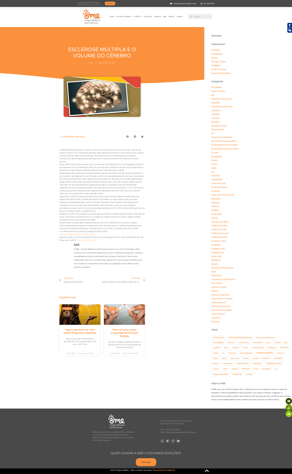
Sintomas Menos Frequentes (222, 298)
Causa (226, 347)
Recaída (214, 264)
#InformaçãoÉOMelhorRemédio (240, 337)
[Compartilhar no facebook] (127, 136)
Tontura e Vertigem (218, 314)
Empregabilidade (246, 353)
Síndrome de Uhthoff (219, 287)
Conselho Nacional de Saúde (222, 106)
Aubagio (277, 342)
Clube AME (215, 102)
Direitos (215, 353)
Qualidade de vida (273, 363)
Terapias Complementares (221, 73)
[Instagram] (173, 441)
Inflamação (266, 358)
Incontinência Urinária (219, 187)
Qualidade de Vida (218, 248)
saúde (225, 369)
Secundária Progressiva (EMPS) (223, 279)
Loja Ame (157, 16)
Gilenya (246, 358)
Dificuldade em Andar (219, 126)
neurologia (257, 363)
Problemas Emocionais (220, 233)
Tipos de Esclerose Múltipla (221, 310)
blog (212, 95)
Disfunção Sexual (217, 129)
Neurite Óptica (216, 214)
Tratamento (237, 374)
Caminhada (216, 347)
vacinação (249, 374)
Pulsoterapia (215, 245)
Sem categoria (216, 283)
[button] (110, 3)
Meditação (215, 206)
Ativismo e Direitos (218, 91)
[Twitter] (167, 441)
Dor (212, 133)
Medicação (215, 202)
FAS (212, 172)
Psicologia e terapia (218, 241)
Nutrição (214, 58)
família (224, 358)
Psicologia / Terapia (218, 61)
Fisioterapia (215, 50)
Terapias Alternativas (220, 374)
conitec (245, 347)
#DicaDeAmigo (218, 337)
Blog (164, 16)
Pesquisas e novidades (220, 221)
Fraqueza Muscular (218, 183)
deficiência (272, 347)
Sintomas (214, 291)
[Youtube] (178, 441)
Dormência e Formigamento (221, 137)
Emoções (214, 152)
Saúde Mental (216, 275)
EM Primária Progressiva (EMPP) (224, 141)
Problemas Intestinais (219, 237)
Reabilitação (215, 65)
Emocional (232, 353)
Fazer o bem (234, 358)
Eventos (214, 160)
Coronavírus (215, 110)
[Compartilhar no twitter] (142, 136)
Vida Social (215, 321)
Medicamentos (243, 363)
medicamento (228, 363)
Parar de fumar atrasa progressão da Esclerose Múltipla (124, 333)
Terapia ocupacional (218, 302)
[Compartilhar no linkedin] (135, 136)
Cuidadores (215, 114)
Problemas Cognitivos (219, 225)
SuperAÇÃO (266, 369)
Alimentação (257, 342)
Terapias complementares (221, 306)
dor (223, 353)
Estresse (281, 353)
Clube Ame (148, 16)
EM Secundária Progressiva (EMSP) (225, 149)
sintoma (234, 369)
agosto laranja (244, 342)
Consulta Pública (258, 347)
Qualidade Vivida (217, 252)
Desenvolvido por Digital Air (164, 470)
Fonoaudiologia (216, 54)
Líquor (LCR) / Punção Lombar (222, 195)
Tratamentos (216, 318)
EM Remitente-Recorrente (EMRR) (224, 145)
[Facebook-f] (162, 441)
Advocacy (231, 342)
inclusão (256, 358)
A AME (136, 16)
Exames (214, 164)
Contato (179, 16)
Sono (256, 369)
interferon (216, 363)
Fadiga (213, 168)
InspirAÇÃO (278, 358)
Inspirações (215, 191)
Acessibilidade (216, 87)
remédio (216, 369)
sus (275, 369)
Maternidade (215, 199)
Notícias (171, 16)
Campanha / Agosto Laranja (221, 99)
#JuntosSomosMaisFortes (265, 337)
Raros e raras (216, 256)
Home (112, 16)
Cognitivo (235, 347)
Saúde (213, 271)
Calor (286, 342)
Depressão (215, 118)
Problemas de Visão (218, 229)
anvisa (268, 342)
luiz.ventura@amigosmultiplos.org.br (77, 234)
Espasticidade (216, 156)
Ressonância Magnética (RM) (222, 268)
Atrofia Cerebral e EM (87, 240)
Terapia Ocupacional (218, 69)
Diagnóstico (215, 122)
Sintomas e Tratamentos (220, 295)
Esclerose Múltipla (123, 16)
